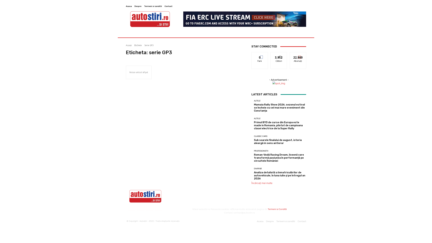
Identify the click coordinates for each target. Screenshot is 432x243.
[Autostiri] (145, 196)
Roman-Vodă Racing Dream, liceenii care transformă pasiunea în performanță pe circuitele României (279, 157)
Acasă (129, 45)
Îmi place (259, 54)
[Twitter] (300, 6)
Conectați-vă (279, 54)
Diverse (258, 169)
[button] (302, 33)
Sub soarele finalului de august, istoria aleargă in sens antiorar (278, 142)
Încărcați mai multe (261, 183)
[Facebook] (292, 6)
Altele (257, 101)
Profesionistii (261, 151)
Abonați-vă (298, 54)
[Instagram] (296, 6)
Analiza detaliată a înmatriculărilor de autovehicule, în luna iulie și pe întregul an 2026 (279, 175)
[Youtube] (304, 6)
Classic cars (260, 136)
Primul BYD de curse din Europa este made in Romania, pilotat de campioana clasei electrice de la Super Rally (278, 125)
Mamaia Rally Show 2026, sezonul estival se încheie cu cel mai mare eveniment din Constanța (279, 107)
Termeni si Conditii (277, 209)
